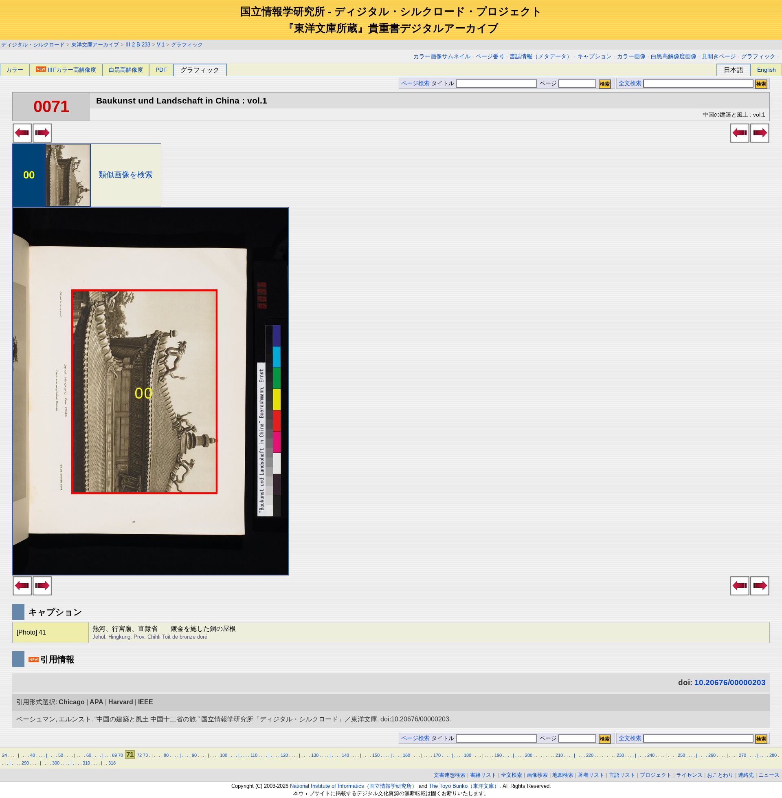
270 (742, 755)
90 (194, 755)
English (766, 69)
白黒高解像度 (126, 69)
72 (139, 755)
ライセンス (689, 775)
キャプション (595, 56)
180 (467, 755)
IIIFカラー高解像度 (72, 69)
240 (651, 755)
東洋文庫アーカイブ (95, 45)
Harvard (120, 702)
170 (437, 755)
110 (253, 755)
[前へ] (22, 140)
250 (681, 755)
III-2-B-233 (137, 45)
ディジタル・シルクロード (33, 45)
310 (86, 763)
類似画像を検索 (126, 174)
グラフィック (187, 45)
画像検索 (537, 775)
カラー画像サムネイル (441, 56)
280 (773, 755)
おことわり (720, 775)
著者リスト (591, 775)
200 (528, 755)
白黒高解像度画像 (673, 56)
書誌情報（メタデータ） (541, 56)
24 (4, 755)
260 (712, 755)
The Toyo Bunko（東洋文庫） (464, 786)
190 (498, 755)
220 (589, 755)
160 (406, 755)
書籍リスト (483, 775)
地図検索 (562, 775)
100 (223, 755)
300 (55, 763)
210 (559, 755)
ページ (548, 83)
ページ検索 (415, 83)
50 (60, 755)
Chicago (72, 702)
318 (112, 763)
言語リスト (622, 775)
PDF (161, 69)
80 (166, 755)
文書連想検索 (450, 775)
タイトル (443, 83)
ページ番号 (490, 56)
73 (145, 755)
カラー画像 (631, 56)
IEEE (145, 702)
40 (32, 755)
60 (88, 755)
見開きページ (719, 56)
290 (25, 763)
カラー (14, 69)
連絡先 (746, 775)
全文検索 (630, 83)
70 (120, 755)
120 (284, 755)
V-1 (161, 45)
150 (376, 755)
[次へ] (42, 140)
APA (96, 702)
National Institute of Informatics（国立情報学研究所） (353, 786)
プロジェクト (656, 775)
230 (620, 755)
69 (114, 755)
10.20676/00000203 (730, 682)
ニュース (769, 775)
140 (345, 755)
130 (315, 755)
